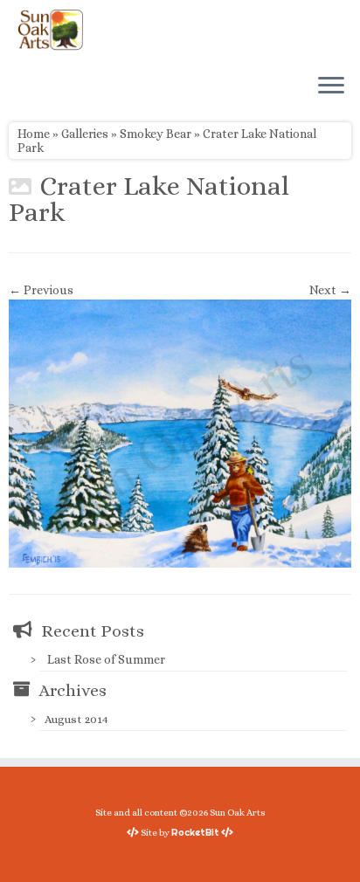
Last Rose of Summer (106, 659)
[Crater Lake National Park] (180, 432)
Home (33, 134)
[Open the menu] (331, 86)
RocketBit (195, 832)
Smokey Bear (155, 134)
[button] (180, 434)
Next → (330, 290)
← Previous (41, 290)
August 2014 (76, 719)
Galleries (84, 134)
